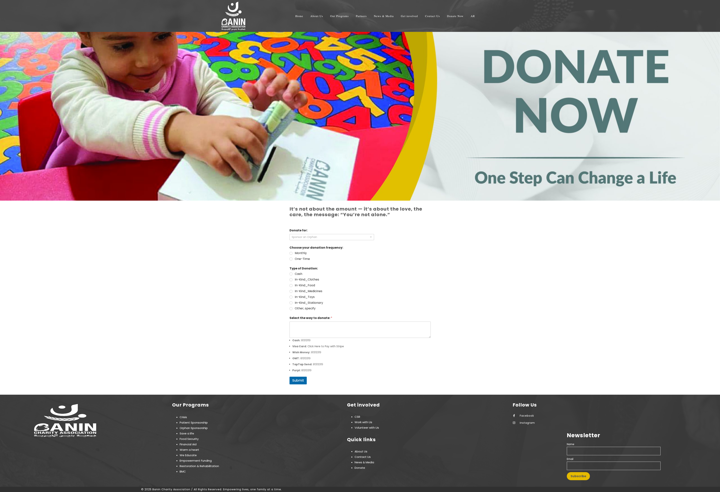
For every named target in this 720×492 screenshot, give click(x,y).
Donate (360, 468)
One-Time (302, 259)
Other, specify (305, 308)
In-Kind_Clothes (307, 280)
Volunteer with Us (367, 428)
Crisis (183, 417)
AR (473, 16)
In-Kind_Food (305, 285)
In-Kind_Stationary (309, 303)
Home (299, 16)
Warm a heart (189, 450)
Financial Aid (188, 444)
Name (570, 444)
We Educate (188, 455)
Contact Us (432, 16)
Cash (298, 274)
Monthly (301, 253)
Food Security (189, 439)
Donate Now (455, 16)
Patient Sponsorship (194, 422)
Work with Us (363, 422)
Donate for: (299, 230)
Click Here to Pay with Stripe (326, 346)
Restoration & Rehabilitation (199, 466)
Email (570, 459)
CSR (357, 417)
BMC (183, 471)
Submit (298, 380)
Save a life (187, 433)
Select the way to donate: (311, 318)
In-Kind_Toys (305, 297)
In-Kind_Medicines (308, 291)
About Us (361, 451)
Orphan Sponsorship (194, 428)
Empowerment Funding (196, 461)
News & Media (364, 462)
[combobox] (332, 237)
